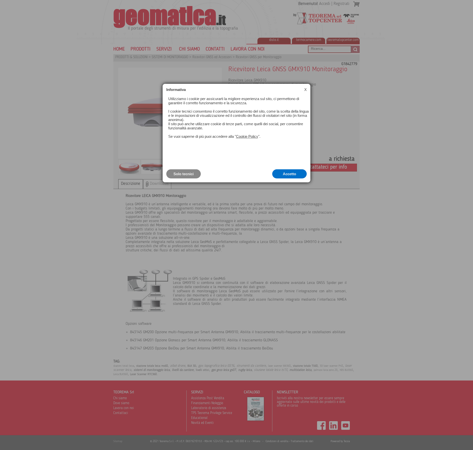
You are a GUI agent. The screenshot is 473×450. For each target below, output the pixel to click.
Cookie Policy (247, 136)
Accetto (289, 174)
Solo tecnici (183, 174)
